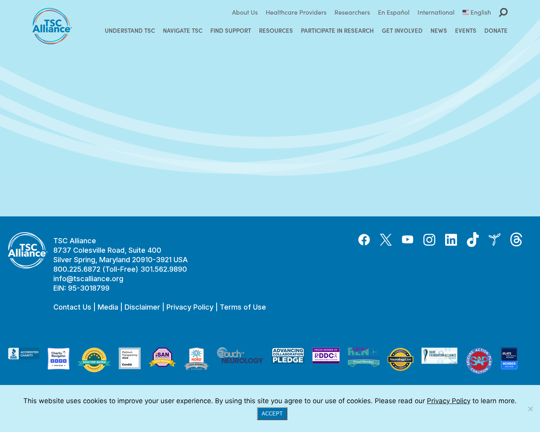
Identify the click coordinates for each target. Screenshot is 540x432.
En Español (394, 12)
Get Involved (402, 30)
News (438, 30)
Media (108, 307)
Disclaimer (142, 307)
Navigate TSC (182, 30)
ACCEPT (272, 414)
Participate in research (337, 30)
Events (465, 30)
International (436, 12)
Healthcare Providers (296, 12)
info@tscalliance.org (88, 278)
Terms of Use (243, 307)
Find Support (230, 30)
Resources (276, 30)
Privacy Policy (189, 307)
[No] (530, 409)
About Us (245, 12)
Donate (496, 30)
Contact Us (72, 307)
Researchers (352, 12)
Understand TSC (130, 30)
